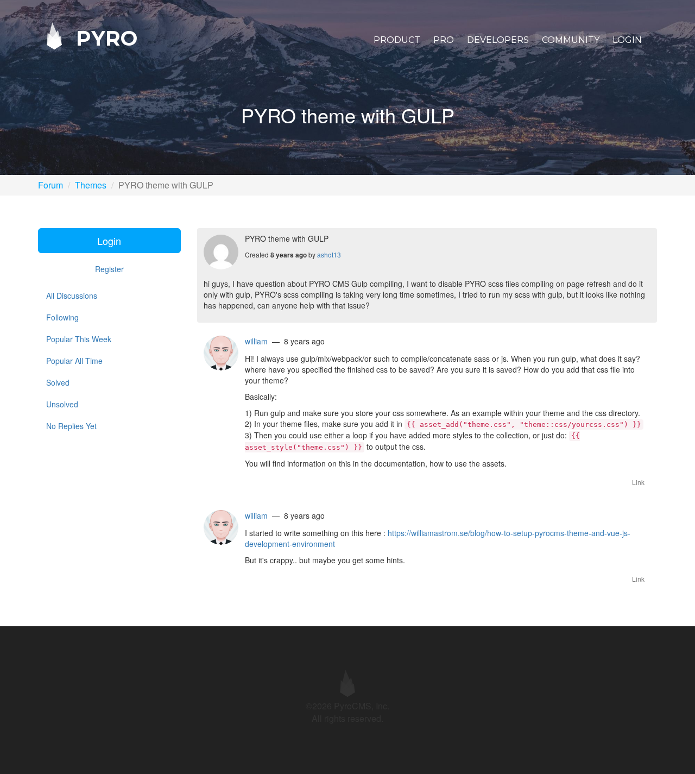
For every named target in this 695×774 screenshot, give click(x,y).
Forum (50, 185)
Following (62, 317)
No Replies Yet (71, 425)
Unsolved (62, 404)
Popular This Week (78, 338)
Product (397, 40)
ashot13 (329, 254)
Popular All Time (74, 360)
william (256, 341)
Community (570, 40)
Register (109, 268)
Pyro (103, 37)
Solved (58, 382)
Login (627, 40)
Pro (443, 40)
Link (638, 482)
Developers (498, 40)
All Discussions (71, 295)
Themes (90, 185)
